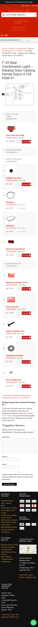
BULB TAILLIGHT (12, 307)
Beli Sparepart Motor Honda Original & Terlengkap (9, 529)
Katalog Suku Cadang (9, 520)
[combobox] (19, 15)
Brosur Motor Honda (9, 508)
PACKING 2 (10, 226)
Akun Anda (25, 5)
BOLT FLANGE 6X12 (14, 380)
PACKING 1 (10, 202)
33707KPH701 (11, 228)
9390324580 (11, 334)
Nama (5, 457)
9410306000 (11, 358)
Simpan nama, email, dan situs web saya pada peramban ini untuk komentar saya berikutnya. (17, 476)
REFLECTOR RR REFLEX (15, 249)
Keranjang (34, 5)
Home (4, 48)
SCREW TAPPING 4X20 (15, 331)
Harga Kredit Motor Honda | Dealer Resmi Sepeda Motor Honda (19, 10)
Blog (2, 506)
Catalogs (11, 48)
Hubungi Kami (6, 550)
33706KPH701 (11, 205)
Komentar (6, 437)
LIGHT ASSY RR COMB (15, 135)
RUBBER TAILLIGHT (13, 178)
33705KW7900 (11, 180)
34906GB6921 (11, 309)
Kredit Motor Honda (8, 522)
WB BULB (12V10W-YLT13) (17, 283)
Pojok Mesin (5, 525)
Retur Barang (6, 557)
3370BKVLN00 (11, 138)
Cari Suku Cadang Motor (10, 40)
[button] (3, 35)
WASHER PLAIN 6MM (14, 356)
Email (4, 464)
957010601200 (11, 382)
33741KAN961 (11, 251)
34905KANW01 (12, 285)
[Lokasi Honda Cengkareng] (28, 553)
